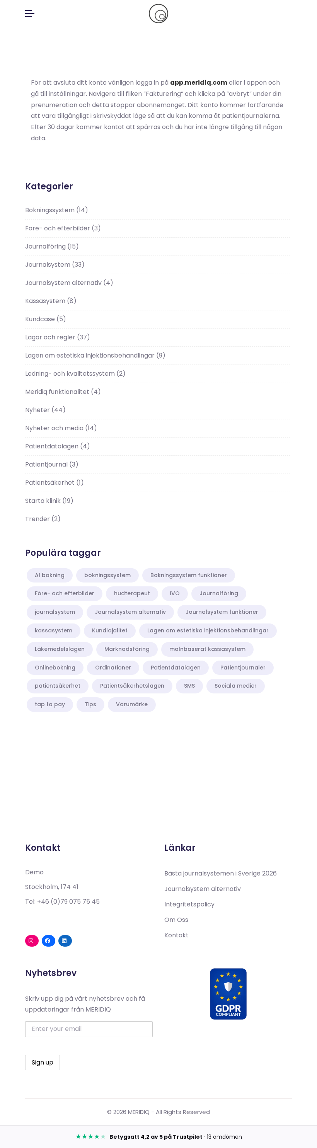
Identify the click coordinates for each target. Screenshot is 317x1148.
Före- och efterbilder (63, 228)
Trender (43, 518)
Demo (34, 872)
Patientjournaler (243, 667)
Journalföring (52, 246)
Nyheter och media (61, 428)
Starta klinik (49, 500)
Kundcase (45, 319)
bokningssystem (107, 575)
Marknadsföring (127, 649)
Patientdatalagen (57, 446)
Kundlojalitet (110, 630)
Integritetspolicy (189, 904)
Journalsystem (55, 264)
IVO (175, 593)
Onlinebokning (55, 667)
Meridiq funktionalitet (63, 391)
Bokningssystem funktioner (188, 575)
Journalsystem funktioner (222, 612)
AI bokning (50, 575)
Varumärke (132, 704)
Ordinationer (113, 667)
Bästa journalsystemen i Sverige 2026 (220, 873)
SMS (189, 686)
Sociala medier (236, 686)
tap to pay (50, 704)
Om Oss (176, 919)
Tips (90, 704)
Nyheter (45, 409)
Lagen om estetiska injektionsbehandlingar (95, 355)
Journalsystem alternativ (69, 282)
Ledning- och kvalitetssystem (75, 373)
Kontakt (176, 935)
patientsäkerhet (57, 686)
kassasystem (53, 630)
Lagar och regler (57, 337)
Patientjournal (51, 464)
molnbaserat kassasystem (207, 649)
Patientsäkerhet (54, 482)
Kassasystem (51, 300)
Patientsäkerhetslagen (132, 686)
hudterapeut (132, 593)
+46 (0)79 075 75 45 (68, 901)
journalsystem (55, 612)
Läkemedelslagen (60, 649)
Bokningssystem (56, 210)
